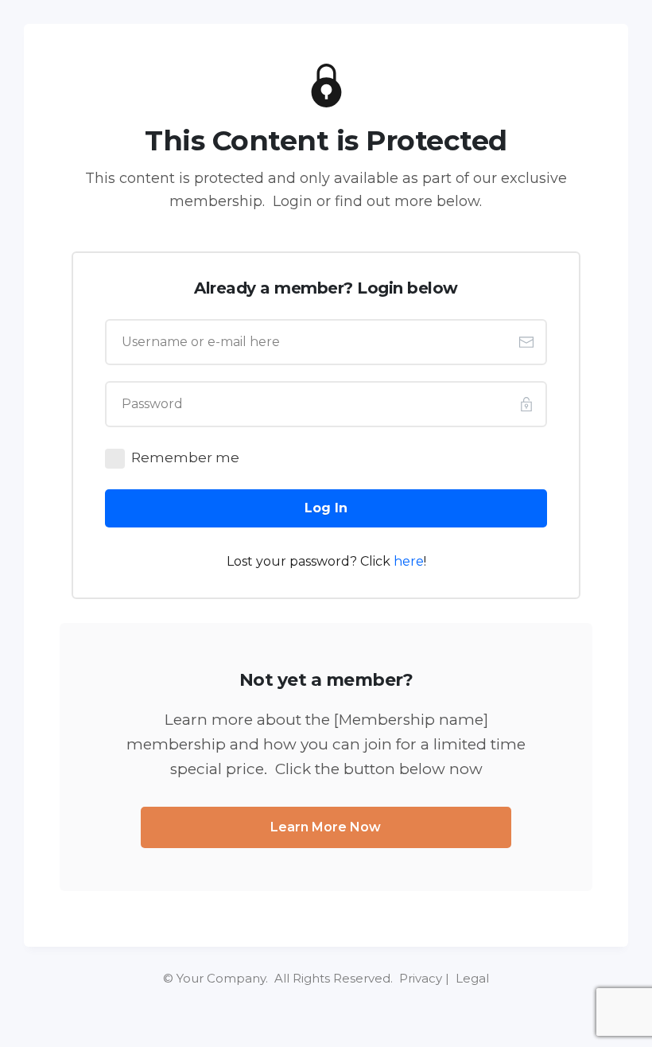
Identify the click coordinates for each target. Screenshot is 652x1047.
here (409, 561)
